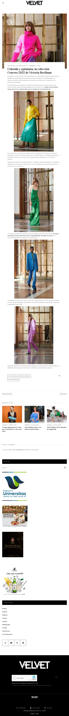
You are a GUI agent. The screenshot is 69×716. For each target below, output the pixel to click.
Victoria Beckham (13, 379)
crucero (18, 376)
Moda (23, 376)
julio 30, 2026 (34, 425)
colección (11, 376)
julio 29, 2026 (57, 425)
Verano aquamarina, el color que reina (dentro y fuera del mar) (12, 429)
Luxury (4, 621)
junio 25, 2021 (11, 65)
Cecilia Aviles (23, 65)
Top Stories (6, 631)
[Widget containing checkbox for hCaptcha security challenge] (24, 678)
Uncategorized (7, 634)
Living (4, 618)
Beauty (4, 608)
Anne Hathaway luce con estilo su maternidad (33, 428)
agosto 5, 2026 (12, 425)
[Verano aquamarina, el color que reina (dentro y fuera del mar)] (12, 414)
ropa (28, 376)
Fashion (4, 425)
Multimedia (6, 625)
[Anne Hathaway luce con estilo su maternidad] (34, 414)
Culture (4, 612)
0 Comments (32, 65)
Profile (4, 628)
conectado (18, 450)
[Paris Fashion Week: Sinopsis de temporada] (57, 414)
